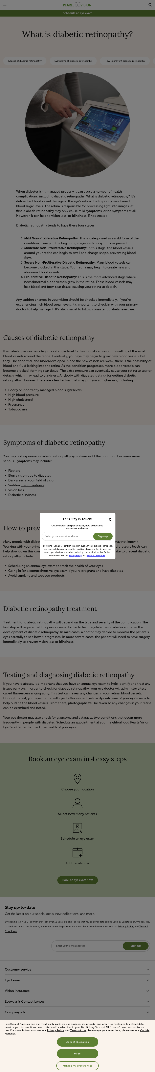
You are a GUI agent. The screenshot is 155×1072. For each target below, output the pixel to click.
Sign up (103, 536)
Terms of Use (78, 1030)
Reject (77, 1053)
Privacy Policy (55, 1030)
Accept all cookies (77, 1042)
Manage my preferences (77, 1065)
